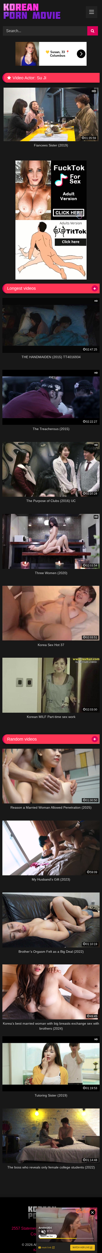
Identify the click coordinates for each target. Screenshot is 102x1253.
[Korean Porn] (41, 12)
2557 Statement (25, 1228)
